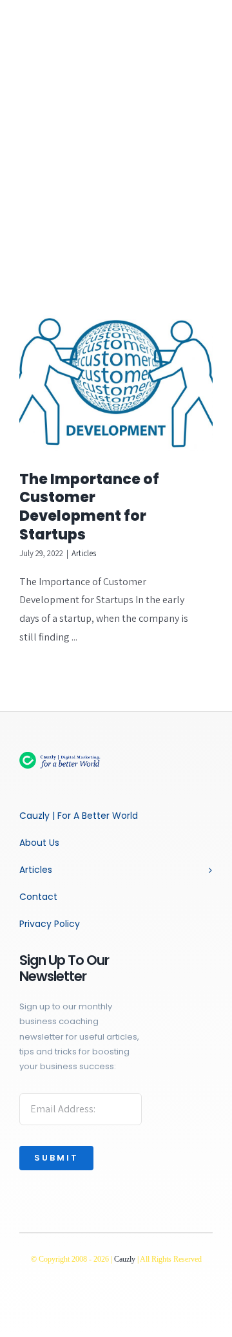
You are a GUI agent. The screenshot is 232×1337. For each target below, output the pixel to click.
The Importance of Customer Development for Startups (89, 507)
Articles (84, 553)
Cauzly (124, 1259)
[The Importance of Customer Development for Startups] (116, 383)
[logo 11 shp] (67, 756)
